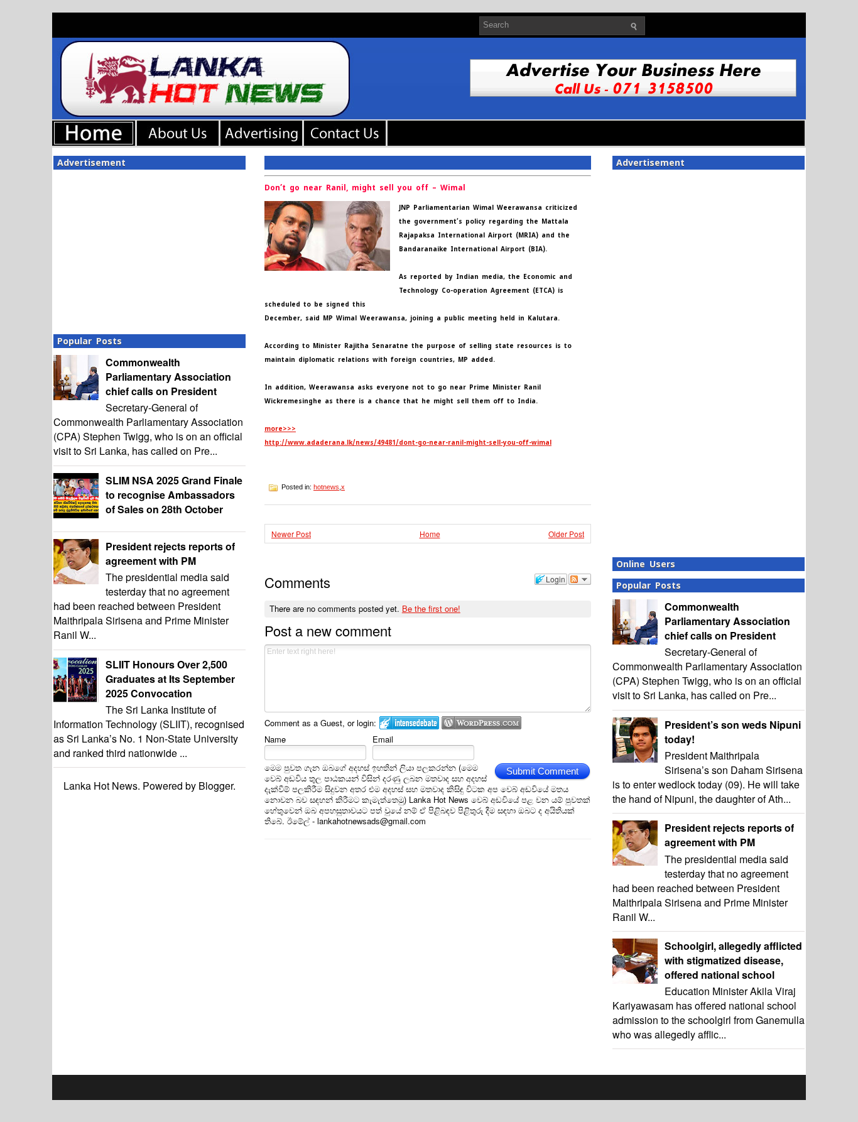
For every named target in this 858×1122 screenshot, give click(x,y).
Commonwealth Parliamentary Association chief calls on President (168, 376)
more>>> (280, 429)
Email (382, 739)
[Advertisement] (149, 248)
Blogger (215, 785)
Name (275, 739)
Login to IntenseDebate (409, 722)
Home (430, 533)
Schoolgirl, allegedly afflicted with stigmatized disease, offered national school (733, 960)
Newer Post (291, 533)
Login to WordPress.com (481, 722)
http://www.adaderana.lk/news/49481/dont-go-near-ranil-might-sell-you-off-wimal (407, 442)
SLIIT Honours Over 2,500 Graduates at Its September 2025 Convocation (170, 678)
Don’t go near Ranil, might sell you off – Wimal (364, 188)
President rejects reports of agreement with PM (170, 553)
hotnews (326, 487)
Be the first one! (431, 608)
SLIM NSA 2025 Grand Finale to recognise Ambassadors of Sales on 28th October (174, 494)
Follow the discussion (579, 579)
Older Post (566, 533)
